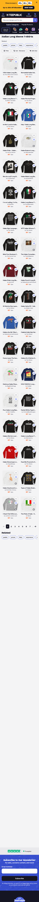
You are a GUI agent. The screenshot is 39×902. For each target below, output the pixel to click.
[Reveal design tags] (16, 68)
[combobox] (17, 20)
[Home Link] (14, 15)
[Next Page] (35, 526)
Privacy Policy (25, 883)
